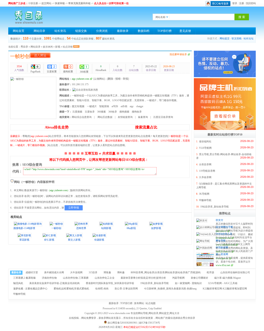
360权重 (84, 71)
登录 (234, 3)
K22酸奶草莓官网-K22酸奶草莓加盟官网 (225, 288)
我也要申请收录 (178, 54)
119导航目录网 (207, 170)
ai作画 (124, 106)
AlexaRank (100, 68)
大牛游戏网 (76, 272)
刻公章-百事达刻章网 (126, 288)
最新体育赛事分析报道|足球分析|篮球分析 (143, 277)
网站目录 (39, 30)
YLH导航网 (205, 147)
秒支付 (219, 220)
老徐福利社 (205, 141)
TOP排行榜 (164, 30)
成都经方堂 (32, 272)
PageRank (35, 71)
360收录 (112, 111)
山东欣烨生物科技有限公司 (235, 272)
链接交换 (81, 30)
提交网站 (46, 3)
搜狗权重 (68, 71)
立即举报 (73, 207)
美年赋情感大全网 (54, 272)
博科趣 (121, 272)
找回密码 (251, 3)
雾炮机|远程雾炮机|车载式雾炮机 (71, 288)
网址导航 (221, 240)
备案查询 (143, 117)
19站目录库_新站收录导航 (214, 206)
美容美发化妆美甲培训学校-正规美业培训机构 (54, 283)
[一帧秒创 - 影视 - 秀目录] (29, 17)
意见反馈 (185, 30)
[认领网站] (99, 78)
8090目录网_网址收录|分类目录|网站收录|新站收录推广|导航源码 (165, 272)
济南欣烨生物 (49, 277)
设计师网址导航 (224, 226)
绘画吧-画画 (101, 288)
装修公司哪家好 (199, 277)
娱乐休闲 (48, 46)
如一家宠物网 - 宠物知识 (188, 283)
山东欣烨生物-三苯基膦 (75, 277)
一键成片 (92, 106)
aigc (132, 106)
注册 (241, 3)
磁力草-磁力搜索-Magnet (227, 277)
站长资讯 (60, 30)
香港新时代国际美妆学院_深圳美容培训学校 (110, 283)
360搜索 (101, 111)
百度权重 (52, 71)
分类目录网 (205, 164)
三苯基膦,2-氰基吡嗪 (24, 277)
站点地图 (151, 303)
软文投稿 (237, 38)
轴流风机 (18, 283)
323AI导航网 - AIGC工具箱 (222, 283)
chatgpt (139, 106)
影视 (57, 46)
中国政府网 (222, 247)
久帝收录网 (205, 177)
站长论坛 (248, 38)
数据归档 (143, 30)
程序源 (210, 272)
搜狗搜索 (124, 111)
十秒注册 (33, 3)
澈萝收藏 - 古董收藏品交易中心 (30, 288)
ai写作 (115, 106)
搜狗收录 (137, 111)
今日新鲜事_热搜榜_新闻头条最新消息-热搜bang (170, 288)
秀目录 (24, 46)
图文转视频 (78, 106)
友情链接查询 (125, 117)
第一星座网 (222, 254)
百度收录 (90, 111)
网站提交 (225, 38)
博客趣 (107, 272)
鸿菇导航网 (178, 277)
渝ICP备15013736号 (149, 322)
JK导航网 (204, 193)
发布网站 (139, 303)
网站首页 (18, 30)
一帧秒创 (20, 56)
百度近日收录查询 (163, 117)
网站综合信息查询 (82, 117)
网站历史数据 (104, 117)
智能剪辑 (104, 106)
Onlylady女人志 (224, 233)
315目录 (93, 272)
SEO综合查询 (32, 164)
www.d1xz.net (223, 265)
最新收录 (122, 30)
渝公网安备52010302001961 (122, 322)
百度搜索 (77, 111)
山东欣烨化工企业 (104, 277)
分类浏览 (102, 30)
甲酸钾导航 (205, 200)
